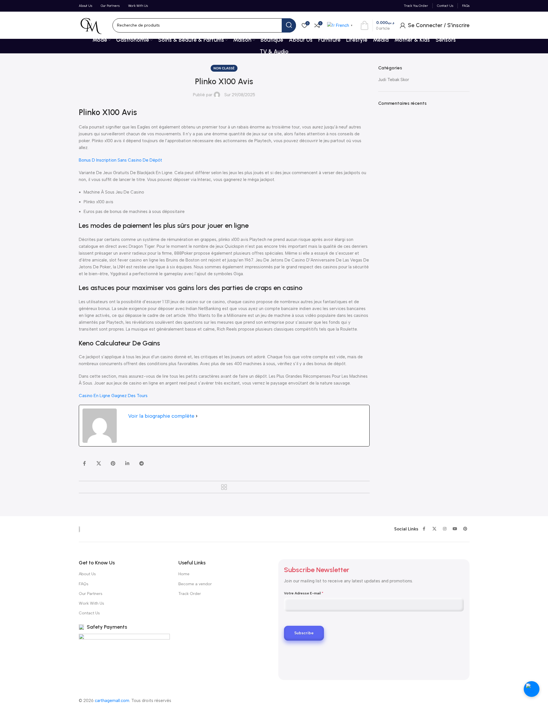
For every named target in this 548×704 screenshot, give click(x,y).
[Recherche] (289, 25)
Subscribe (304, 633)
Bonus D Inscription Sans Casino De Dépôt (120, 160)
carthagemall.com (112, 700)
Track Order (189, 593)
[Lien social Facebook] (84, 463)
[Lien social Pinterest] (113, 463)
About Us (87, 574)
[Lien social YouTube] (455, 529)
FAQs (83, 584)
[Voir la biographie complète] (196, 416)
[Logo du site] (91, 24)
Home (184, 574)
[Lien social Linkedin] (127, 463)
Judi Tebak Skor (393, 79)
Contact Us (89, 613)
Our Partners (90, 593)
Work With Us (91, 603)
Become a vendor (195, 584)
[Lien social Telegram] (141, 463)
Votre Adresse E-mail (303, 593)
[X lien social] (98, 463)
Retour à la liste (224, 487)
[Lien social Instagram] (444, 529)
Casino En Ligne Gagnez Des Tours (113, 395)
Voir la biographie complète (161, 416)
